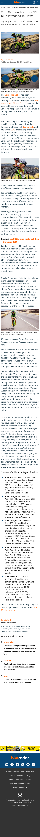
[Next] (34, 78)
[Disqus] (20, 716)
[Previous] (5, 78)
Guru (13, 129)
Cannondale (28, 127)
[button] (20, 80)
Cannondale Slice (12, 95)
